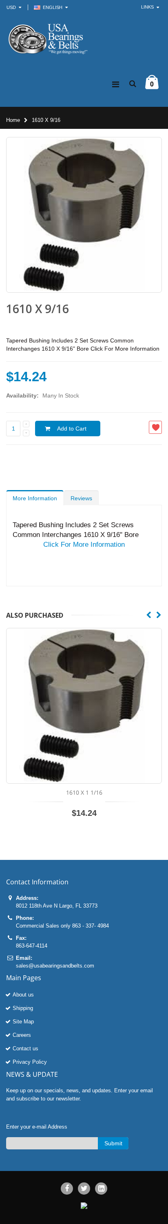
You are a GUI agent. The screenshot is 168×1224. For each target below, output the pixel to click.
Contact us (25, 1048)
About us (23, 995)
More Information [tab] (35, 498)
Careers (22, 1035)
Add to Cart (71, 428)
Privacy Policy (30, 1062)
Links (147, 6)
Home (13, 120)
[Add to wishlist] (155, 427)
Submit (113, 1143)
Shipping (23, 1008)
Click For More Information (84, 544)
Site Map (23, 1022)
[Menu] (115, 84)
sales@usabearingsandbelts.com (55, 966)
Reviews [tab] (81, 498)
